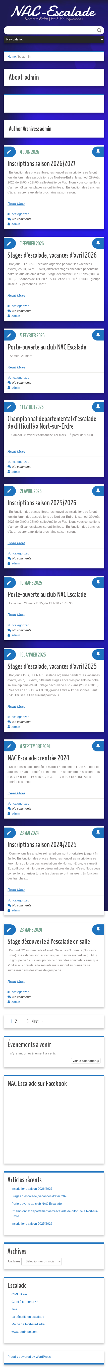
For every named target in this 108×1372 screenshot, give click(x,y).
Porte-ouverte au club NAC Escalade (47, 347)
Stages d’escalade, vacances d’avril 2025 (52, 666)
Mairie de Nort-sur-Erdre (28, 1324)
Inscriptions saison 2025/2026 (42, 503)
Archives (14, 1261)
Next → (37, 1021)
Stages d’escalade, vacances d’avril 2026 (52, 255)
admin (16, 224)
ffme (14, 1309)
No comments (21, 219)
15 (27, 1021)
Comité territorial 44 (25, 1302)
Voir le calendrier (84, 1060)
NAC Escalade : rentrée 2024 (39, 758)
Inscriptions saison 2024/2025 (42, 845)
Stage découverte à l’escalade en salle (49, 941)
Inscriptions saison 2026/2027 (41, 164)
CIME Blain (19, 1294)
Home (12, 56)
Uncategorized (19, 214)
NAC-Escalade (52, 11)
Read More (16, 204)
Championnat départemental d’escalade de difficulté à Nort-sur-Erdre (52, 422)
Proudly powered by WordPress (29, 1357)
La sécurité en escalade (28, 1317)
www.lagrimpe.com (24, 1332)
